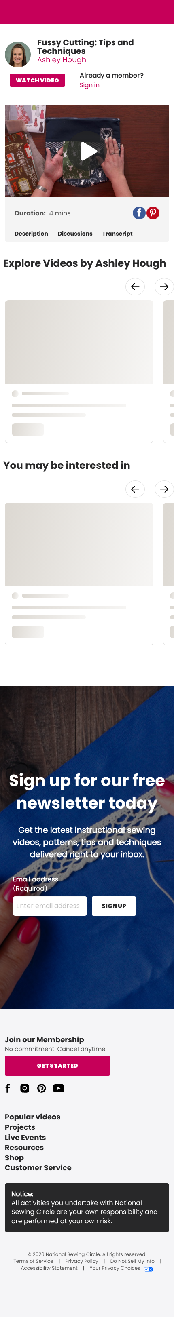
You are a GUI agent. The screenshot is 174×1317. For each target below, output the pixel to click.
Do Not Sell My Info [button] (132, 1261)
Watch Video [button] (37, 80)
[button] (112, 80)
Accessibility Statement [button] (49, 1268)
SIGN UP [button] (114, 906)
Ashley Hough (61, 60)
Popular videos (33, 1117)
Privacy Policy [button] (82, 1261)
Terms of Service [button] (33, 1261)
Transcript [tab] (117, 234)
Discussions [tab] (75, 234)
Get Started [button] (57, 1066)
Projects (20, 1128)
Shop (14, 1158)
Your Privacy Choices (114, 1268)
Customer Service (38, 1168)
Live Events (25, 1138)
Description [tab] (31, 234)
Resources (24, 1148)
